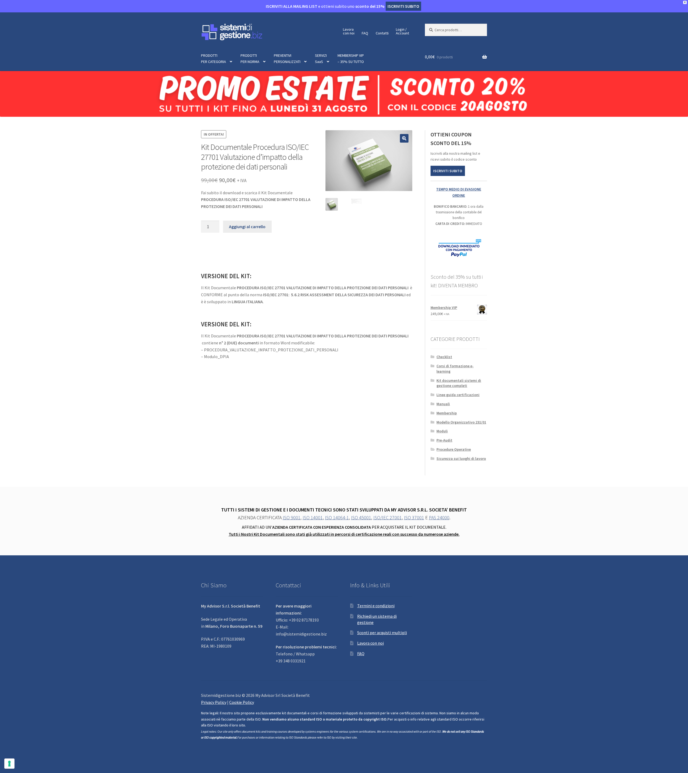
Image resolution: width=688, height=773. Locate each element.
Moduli (442, 431)
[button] (404, 138)
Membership (446, 413)
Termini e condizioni (376, 605)
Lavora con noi (370, 643)
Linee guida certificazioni (457, 394)
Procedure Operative (453, 449)
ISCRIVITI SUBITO (447, 170)
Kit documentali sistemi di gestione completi (458, 383)
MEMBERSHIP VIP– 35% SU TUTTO (351, 58)
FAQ (365, 33)
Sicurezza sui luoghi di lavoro (461, 458)
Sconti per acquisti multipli (382, 632)
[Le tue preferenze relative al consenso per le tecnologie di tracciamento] (9, 763)
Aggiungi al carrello (247, 226)
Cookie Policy (241, 702)
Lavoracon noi (348, 31)
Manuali (443, 403)
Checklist (444, 356)
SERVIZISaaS (321, 58)
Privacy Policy (213, 702)
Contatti (382, 33)
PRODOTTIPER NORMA (250, 58)
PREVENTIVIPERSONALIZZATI (287, 58)
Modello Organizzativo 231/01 (461, 422)
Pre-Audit (444, 440)
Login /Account (402, 31)
